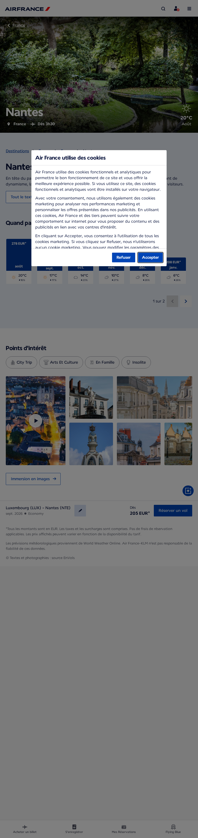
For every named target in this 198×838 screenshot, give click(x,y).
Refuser (124, 257)
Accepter (150, 257)
